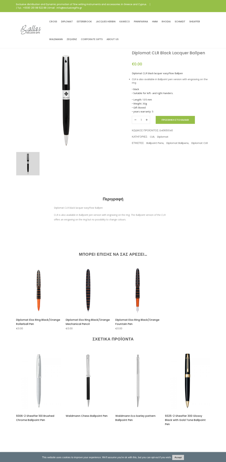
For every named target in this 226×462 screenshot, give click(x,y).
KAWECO (124, 21)
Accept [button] (178, 457)
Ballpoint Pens (155, 143)
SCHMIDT (180, 21)
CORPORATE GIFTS (92, 39)
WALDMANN (56, 39)
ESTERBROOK (84, 21)
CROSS (53, 21)
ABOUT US (112, 39)
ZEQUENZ (72, 39)
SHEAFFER (194, 21)
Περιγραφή (113, 199)
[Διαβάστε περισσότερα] (34, 387)
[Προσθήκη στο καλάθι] (34, 295)
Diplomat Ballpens (177, 143)
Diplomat (162, 136)
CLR (152, 136)
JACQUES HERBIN (105, 21)
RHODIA (166, 21)
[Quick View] (42, 295)
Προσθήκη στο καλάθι (175, 120)
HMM (155, 21)
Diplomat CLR (199, 143)
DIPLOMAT (67, 21)
